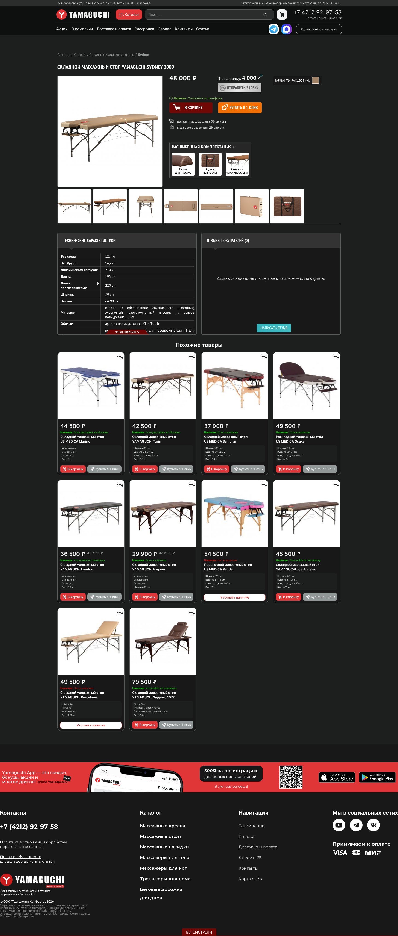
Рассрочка (144, 29)
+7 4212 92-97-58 (317, 12)
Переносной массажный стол (228, 565)
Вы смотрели (199, 932)
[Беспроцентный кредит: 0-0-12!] (261, 75)
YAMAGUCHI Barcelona (78, 697)
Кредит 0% (250, 857)
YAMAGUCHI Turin (146, 441)
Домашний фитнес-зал (319, 29)
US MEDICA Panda (218, 569)
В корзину (75, 469)
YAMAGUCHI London (76, 569)
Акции (62, 29)
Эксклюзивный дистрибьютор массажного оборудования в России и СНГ (291, 3)
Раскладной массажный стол (299, 437)
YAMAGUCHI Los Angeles (296, 569)
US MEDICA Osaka (290, 441)
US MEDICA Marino (75, 441)
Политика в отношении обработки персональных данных (33, 844)
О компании (82, 29)
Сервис (164, 29)
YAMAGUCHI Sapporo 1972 (153, 697)
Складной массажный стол (82, 437)
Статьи (202, 29)
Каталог (247, 836)
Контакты (184, 29)
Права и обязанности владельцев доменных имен (27, 859)
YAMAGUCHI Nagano (148, 569)
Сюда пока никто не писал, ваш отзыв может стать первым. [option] (271, 278)
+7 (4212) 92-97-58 (29, 826)
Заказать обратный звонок (324, 18)
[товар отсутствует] (282, 14)
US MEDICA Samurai (220, 441)
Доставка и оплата (114, 29)
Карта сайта (251, 878)
